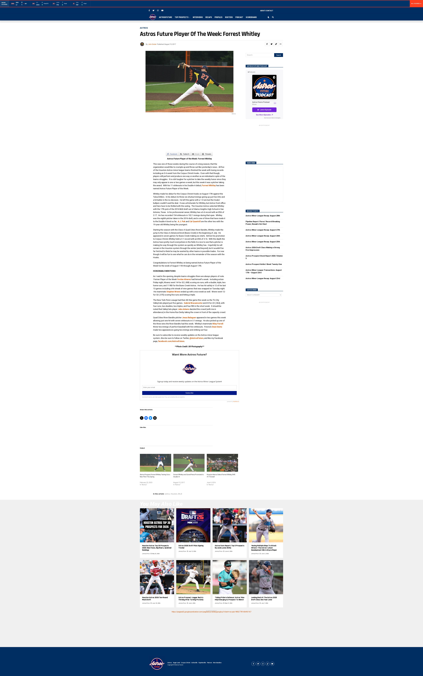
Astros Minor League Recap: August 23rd (263, 278)
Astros (169, 662)
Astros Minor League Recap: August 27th (263, 230)
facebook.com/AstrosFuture (171, 341)
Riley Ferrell (217, 324)
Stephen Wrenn (173, 292)
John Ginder (152, 44)
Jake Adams (183, 309)
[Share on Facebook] (267, 44)
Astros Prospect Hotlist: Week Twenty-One (264, 264)
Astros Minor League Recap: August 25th (263, 242)
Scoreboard (251, 17)
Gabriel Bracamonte (193, 303)
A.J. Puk (181, 221)
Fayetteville (202, 662)
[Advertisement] (189, 134)
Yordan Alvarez (184, 279)
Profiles (218, 17)
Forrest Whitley (209, 185)
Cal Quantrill (195, 221)
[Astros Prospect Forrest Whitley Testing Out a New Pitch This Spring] (155, 463)
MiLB (180, 494)
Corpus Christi (185, 662)
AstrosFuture (165, 17)
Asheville (194, 662)
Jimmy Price (146, 553)
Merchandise (217, 662)
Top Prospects (181, 17)
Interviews (198, 17)
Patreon (209, 662)
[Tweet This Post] (272, 44)
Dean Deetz (217, 327)
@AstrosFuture (196, 338)
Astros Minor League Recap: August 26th (263, 236)
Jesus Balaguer (189, 317)
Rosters (229, 17)
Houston (174, 494)
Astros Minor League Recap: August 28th (263, 216)
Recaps (208, 17)
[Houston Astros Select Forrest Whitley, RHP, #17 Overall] (222, 463)
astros (167, 494)
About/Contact (266, 10)
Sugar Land (176, 662)
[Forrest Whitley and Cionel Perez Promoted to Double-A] (189, 463)
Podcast (239, 17)
